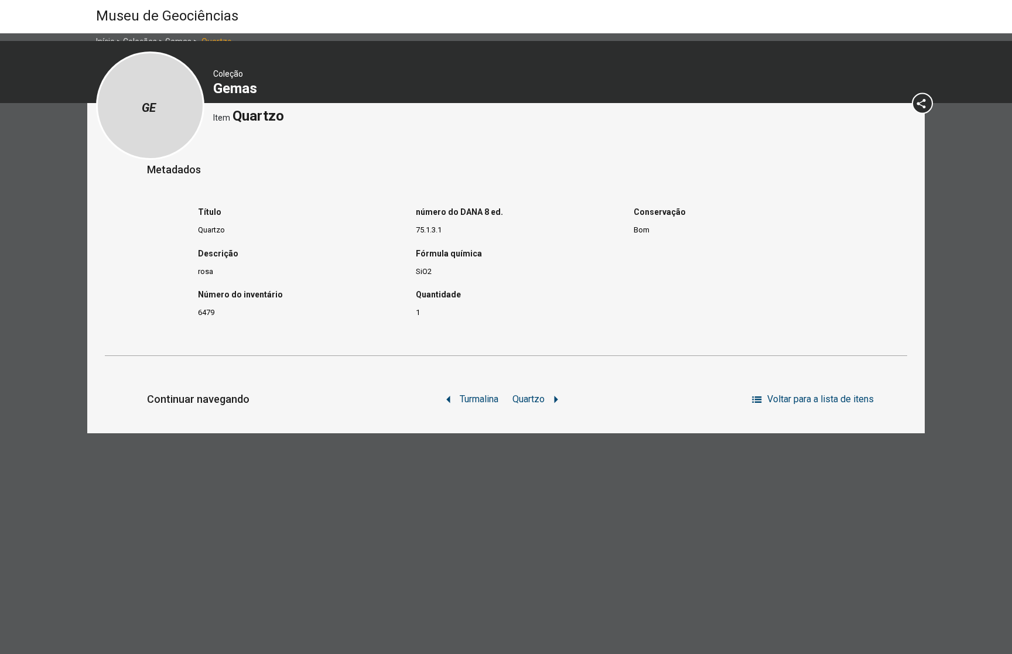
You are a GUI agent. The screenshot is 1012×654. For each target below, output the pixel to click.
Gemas (237, 88)
